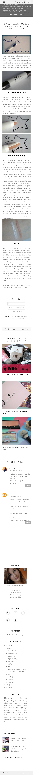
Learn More (14, 15)
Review (11, 319)
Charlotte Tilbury (22, 712)
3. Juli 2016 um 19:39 (15, 496)
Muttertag (6, 721)
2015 (7, 685)
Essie (5, 705)
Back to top (25, 773)
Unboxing (9, 698)
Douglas (7, 701)
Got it (22, 15)
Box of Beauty (14, 703)
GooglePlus (23, 616)
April (9, 677)
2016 (7, 648)
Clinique (24, 705)
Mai (9, 674)
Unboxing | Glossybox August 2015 (15, 412)
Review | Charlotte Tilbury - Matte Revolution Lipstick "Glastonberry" (18, 749)
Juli (9, 664)
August (10, 661)
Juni (9, 666)
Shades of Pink (10, 717)
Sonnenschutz (8, 719)
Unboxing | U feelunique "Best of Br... (15, 376)
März (9, 679)
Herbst (25, 710)
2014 (7, 687)
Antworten (28, 485)
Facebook (15, 623)
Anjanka (13, 468)
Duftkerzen (7, 715)
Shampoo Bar (22, 717)
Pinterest (15, 616)
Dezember (11, 651)
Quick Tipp (14, 715)
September (11, 659)
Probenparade (8, 712)
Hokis (12, 494)
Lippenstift (11, 705)
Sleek (17, 710)
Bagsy (11, 316)
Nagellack (15, 701)
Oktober (10, 656)
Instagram (7, 623)
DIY (26, 719)
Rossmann (7, 710)
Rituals (14, 712)
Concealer (17, 316)
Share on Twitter (17, 307)
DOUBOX (15, 708)
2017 (7, 645)
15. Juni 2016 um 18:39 (16, 471)
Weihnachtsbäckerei (18, 719)
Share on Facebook (17, 304)
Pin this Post (17, 311)
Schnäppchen (23, 715)
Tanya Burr (8, 708)
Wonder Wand (19, 319)
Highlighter (24, 316)
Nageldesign (23, 708)
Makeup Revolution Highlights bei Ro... (15, 449)
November (11, 653)
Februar (10, 682)
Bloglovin (7, 616)
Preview (24, 703)
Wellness (18, 705)
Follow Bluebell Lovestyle (15, 635)
